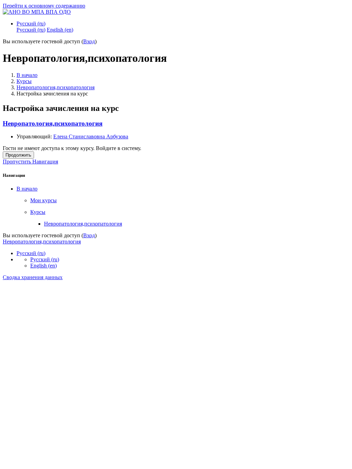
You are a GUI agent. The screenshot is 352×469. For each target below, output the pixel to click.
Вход (89, 41)
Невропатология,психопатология (55, 87)
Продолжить (18, 155)
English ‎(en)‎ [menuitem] (60, 30)
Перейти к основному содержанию (44, 6)
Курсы (24, 81)
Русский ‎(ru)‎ (30, 23)
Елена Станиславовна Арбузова (90, 136)
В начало (26, 75)
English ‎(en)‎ (43, 265)
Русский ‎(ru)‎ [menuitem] (30, 30)
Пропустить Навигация (30, 161)
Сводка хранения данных (33, 277)
